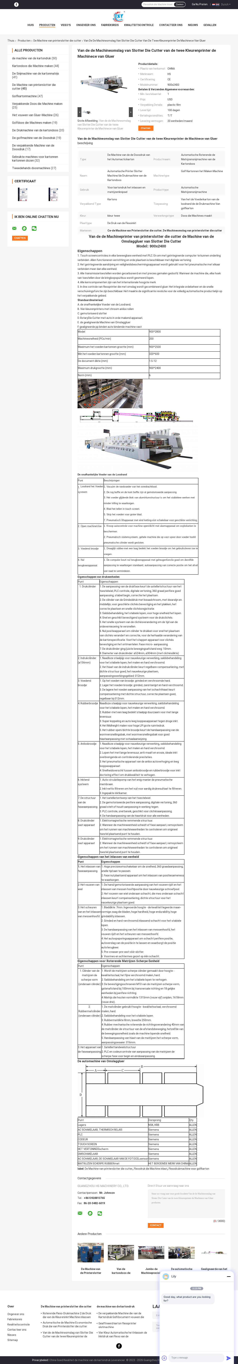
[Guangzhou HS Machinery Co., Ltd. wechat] (36, 228)
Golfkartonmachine (24, 96)
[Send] (229, 1358)
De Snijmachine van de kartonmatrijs (35, 73)
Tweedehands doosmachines (31, 168)
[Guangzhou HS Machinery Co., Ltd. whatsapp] (26, 228)
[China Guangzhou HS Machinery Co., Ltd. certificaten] (22, 194)
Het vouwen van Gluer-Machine (32, 115)
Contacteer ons (170, 25)
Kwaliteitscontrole (139, 25)
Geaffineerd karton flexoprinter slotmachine (117, 1325)
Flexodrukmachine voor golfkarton (189, 1168)
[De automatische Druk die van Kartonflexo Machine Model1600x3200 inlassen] (181, 1253)
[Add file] (164, 1358)
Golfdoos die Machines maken (31, 122)
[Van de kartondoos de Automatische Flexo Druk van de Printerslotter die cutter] (121, 1253)
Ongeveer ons (86, 25)
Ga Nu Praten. (200, 4)
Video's (66, 25)
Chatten (145, 128)
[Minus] (228, 1276)
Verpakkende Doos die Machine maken (37, 104)
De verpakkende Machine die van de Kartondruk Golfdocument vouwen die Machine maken (121, 1316)
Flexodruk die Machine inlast (150, 1168)
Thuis (10, 40)
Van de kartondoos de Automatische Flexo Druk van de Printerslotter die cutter (121, 1271)
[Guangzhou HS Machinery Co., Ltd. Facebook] (16, 4)
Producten (47, 25)
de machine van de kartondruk (31, 58)
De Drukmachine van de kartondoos (35, 130)
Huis (31, 25)
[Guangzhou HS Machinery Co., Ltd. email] (16, 228)
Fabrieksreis (110, 25)
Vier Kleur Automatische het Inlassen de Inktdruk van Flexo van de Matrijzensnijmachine (123, 1335)
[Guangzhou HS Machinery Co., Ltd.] (119, 16)
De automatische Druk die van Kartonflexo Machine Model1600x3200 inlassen (181, 1271)
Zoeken (180, 4)
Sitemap (12, 1340)
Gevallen (209, 25)
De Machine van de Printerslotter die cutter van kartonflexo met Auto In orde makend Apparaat (91, 1271)
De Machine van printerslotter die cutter (57, 40)
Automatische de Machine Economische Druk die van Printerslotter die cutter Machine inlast (67, 1325)
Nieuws (193, 25)
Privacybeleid (40, 1360)
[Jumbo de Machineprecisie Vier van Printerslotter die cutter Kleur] (151, 1253)
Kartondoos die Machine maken (32, 66)
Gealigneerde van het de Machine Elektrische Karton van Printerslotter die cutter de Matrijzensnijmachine (214, 1271)
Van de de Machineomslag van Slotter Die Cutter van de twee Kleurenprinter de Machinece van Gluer (104, 124)
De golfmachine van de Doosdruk (33, 138)
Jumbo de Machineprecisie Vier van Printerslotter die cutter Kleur (151, 1271)
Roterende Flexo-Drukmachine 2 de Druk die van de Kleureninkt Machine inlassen (67, 1315)
